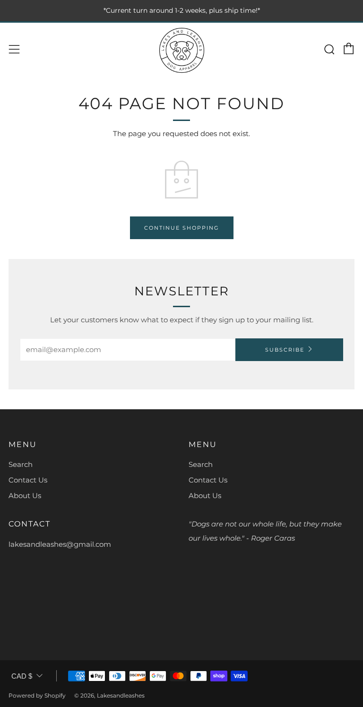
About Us (25, 495)
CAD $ (21, 676)
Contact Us (28, 479)
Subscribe (284, 349)
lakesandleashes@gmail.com (60, 544)
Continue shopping (181, 227)
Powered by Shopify (37, 695)
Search (21, 464)
